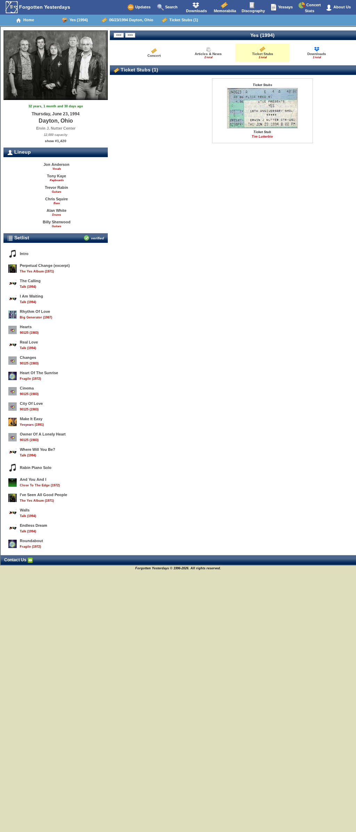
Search (171, 7)
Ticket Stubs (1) (182, 20)
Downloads (196, 11)
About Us (341, 7)
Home (27, 20)
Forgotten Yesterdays (44, 7)
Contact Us (15, 559)
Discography (253, 11)
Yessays (285, 7)
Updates (142, 7)
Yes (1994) (77, 20)
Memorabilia (224, 11)
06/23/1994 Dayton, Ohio (130, 20)
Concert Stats (313, 8)
